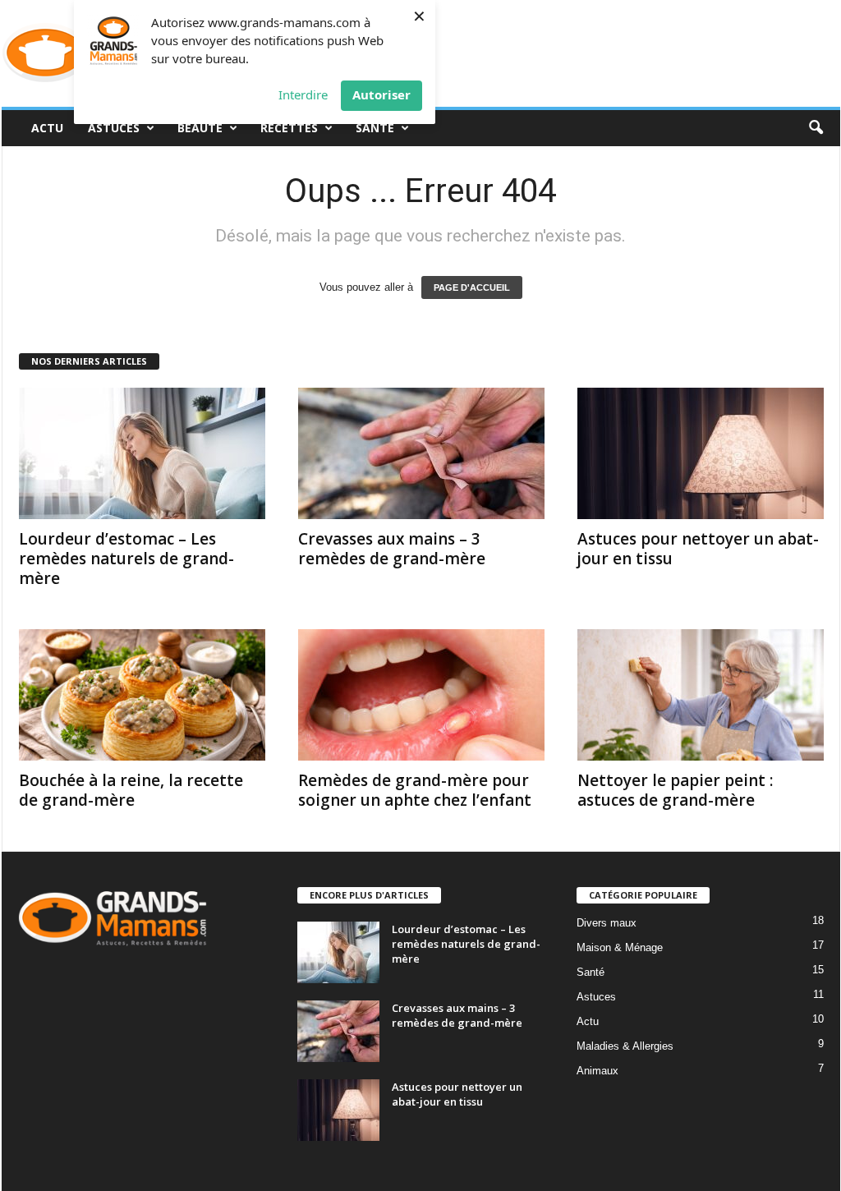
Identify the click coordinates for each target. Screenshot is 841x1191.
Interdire (303, 94)
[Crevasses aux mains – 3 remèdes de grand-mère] (421, 453)
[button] (815, 128)
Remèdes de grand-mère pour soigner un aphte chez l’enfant (414, 790)
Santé (375, 128)
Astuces (114, 128)
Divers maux (606, 923)
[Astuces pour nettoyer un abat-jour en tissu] (700, 453)
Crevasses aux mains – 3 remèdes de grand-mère (391, 548)
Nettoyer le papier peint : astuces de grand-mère (675, 790)
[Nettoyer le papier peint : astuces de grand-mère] (700, 695)
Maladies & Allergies (625, 1046)
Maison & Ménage (620, 947)
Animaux (597, 1071)
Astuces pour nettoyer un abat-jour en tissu (698, 548)
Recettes (289, 128)
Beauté (200, 128)
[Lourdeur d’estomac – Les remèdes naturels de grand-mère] (142, 453)
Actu (47, 128)
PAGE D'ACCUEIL (472, 287)
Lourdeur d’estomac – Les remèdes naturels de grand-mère (126, 558)
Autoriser (381, 94)
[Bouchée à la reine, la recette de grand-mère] (142, 695)
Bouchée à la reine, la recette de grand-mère (131, 790)
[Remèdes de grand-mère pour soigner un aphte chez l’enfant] (421, 695)
